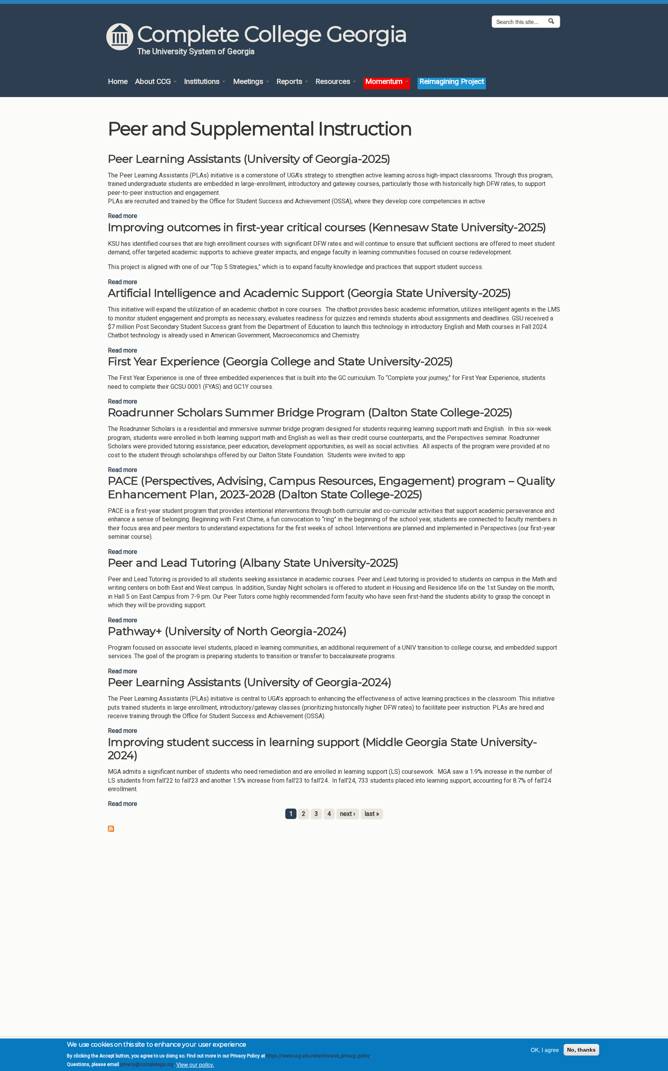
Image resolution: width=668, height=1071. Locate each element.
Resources (333, 82)
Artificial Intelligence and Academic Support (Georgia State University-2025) (309, 293)
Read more (122, 216)
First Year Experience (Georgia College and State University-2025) (280, 361)
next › (347, 813)
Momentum (384, 82)
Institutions (203, 82)
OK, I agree (545, 1050)
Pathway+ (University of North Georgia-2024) (227, 631)
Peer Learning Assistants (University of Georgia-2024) (249, 682)
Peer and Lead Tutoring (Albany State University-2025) (253, 562)
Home (118, 82)
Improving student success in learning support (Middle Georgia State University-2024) (322, 748)
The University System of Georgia (196, 51)
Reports (290, 82)
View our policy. (195, 1064)
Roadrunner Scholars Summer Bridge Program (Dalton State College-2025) (310, 412)
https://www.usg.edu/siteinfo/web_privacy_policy (318, 1056)
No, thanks (581, 1050)
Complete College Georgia (272, 34)
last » (372, 813)
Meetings (249, 82)
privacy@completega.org (147, 1064)
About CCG (154, 82)
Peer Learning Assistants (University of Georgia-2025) (249, 158)
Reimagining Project (451, 82)
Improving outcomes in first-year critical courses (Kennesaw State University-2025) (327, 227)
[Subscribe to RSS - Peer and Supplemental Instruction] (111, 828)
